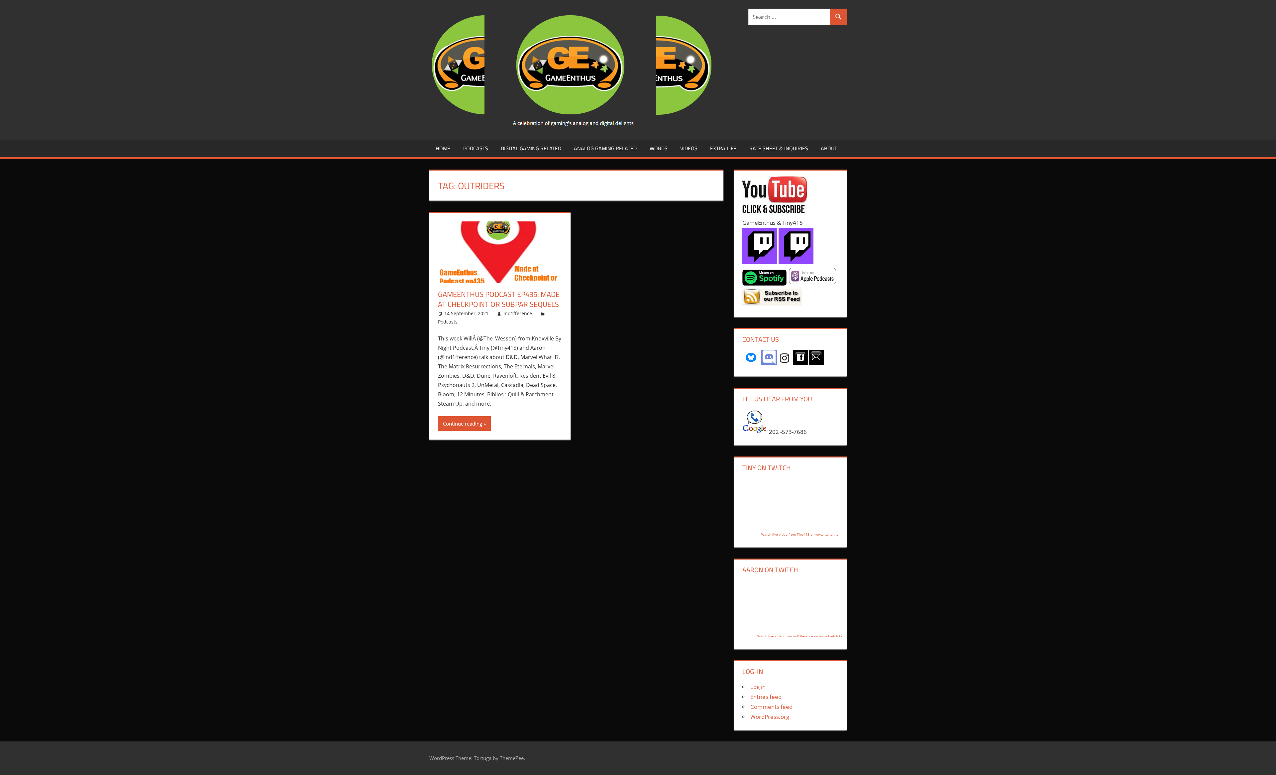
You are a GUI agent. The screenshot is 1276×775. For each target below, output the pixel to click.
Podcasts (475, 148)
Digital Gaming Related (531, 148)
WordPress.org (769, 716)
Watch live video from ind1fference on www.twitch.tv (799, 636)
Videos (688, 148)
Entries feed (766, 697)
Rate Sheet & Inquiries (778, 148)
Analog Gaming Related (605, 148)
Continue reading (462, 423)
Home (443, 148)
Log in (758, 687)
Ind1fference (517, 313)
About (829, 148)
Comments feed (771, 706)
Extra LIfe (723, 148)
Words (659, 148)
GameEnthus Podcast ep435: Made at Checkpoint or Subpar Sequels (499, 299)
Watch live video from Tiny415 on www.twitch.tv (799, 534)
